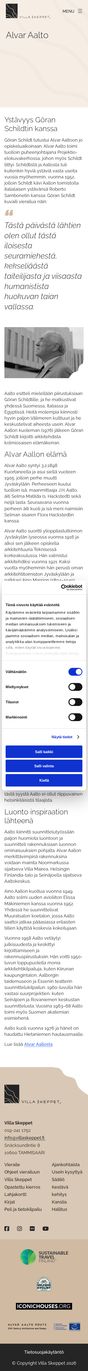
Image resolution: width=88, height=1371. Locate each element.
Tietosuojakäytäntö (44, 1352)
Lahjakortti (15, 1194)
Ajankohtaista (66, 1164)
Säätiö (58, 1179)
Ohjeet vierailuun (22, 1171)
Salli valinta (44, 766)
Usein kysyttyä (67, 1171)
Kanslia (59, 1202)
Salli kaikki (44, 751)
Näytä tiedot (62, 737)
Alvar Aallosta (38, 1044)
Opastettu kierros (22, 1187)
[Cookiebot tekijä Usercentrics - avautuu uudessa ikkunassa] (62, 587)
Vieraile (12, 1164)
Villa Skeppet (18, 1179)
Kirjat (9, 1202)
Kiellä (44, 780)
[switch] (75, 687)
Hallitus (59, 1209)
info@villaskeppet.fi (24, 1137)
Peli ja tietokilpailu (23, 1209)
